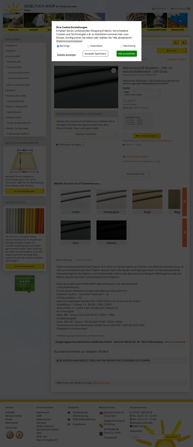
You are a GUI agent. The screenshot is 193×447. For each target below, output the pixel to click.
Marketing (129, 45)
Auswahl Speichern (95, 53)
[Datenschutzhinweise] (69, 41)
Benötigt (65, 45)
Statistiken (96, 45)
